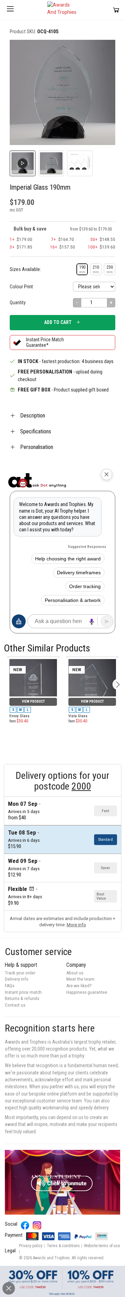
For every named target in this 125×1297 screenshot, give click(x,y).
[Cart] (116, 10)
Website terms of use (102, 1245)
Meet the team (80, 979)
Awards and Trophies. (52, 1257)
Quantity (18, 302)
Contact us (15, 1005)
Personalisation (36, 447)
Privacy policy (30, 1245)
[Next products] (117, 684)
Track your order (20, 972)
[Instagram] (37, 1225)
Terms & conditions (63, 1245)
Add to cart (58, 322)
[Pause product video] (103, 52)
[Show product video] (22, 163)
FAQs (9, 985)
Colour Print (21, 286)
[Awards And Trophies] (62, 10)
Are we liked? (79, 985)
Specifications (35, 431)
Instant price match (23, 992)
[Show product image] (51, 163)
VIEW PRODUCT (33, 701)
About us (74, 972)
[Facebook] (25, 1225)
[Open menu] (10, 10)
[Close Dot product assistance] (106, 474)
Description (32, 415)
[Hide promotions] (8, 1288)
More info (76, 924)
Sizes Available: (25, 269)
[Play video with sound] (62, 1182)
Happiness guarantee (86, 992)
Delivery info (16, 979)
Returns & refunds (22, 998)
